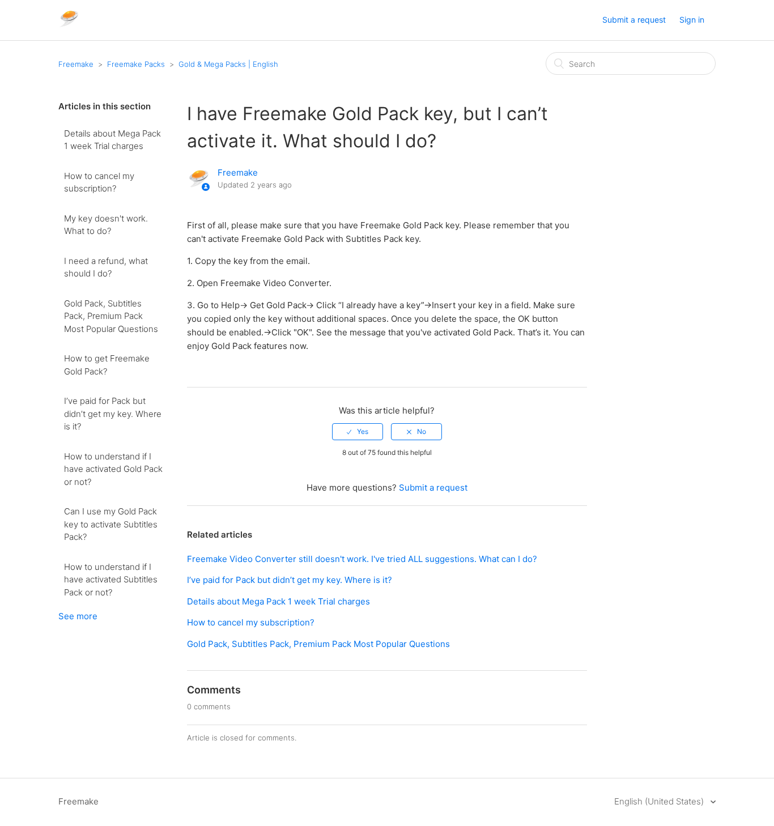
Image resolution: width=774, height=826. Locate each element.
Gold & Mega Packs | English (228, 64)
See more (77, 616)
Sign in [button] (691, 19)
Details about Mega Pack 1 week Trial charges (112, 140)
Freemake (75, 64)
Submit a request (634, 19)
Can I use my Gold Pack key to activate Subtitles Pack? (111, 524)
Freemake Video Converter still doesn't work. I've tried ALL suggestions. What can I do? (362, 558)
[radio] (357, 431)
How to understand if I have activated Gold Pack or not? (113, 469)
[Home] (68, 25)
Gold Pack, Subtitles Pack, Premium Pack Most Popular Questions (111, 316)
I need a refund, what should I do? (106, 267)
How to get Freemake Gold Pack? (107, 365)
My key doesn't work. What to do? (106, 225)
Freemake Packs (136, 64)
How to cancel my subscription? (99, 182)
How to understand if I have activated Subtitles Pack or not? (111, 579)
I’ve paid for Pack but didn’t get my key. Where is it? (112, 413)
